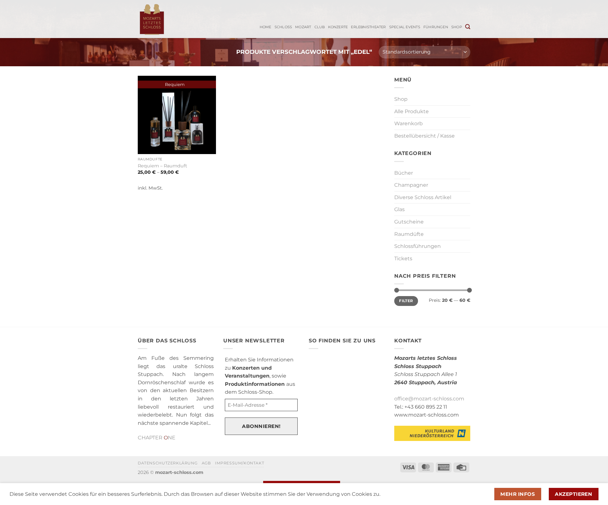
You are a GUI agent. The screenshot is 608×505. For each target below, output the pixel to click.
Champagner (411, 185)
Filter (406, 300)
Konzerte (338, 27)
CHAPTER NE (156, 438)
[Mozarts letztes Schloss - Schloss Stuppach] (165, 19)
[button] (467, 27)
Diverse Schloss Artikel (422, 197)
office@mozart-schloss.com (429, 399)
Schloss (283, 27)
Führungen (435, 27)
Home (265, 27)
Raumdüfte (409, 234)
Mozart (303, 27)
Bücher (403, 173)
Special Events (404, 27)
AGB (206, 463)
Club (319, 27)
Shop (456, 27)
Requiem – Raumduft (162, 166)
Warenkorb (408, 123)
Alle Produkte (411, 111)
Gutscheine (409, 222)
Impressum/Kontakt (239, 463)
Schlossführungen (417, 246)
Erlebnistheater (368, 27)
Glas (399, 209)
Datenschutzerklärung (167, 463)
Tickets (403, 259)
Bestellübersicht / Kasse (424, 136)
